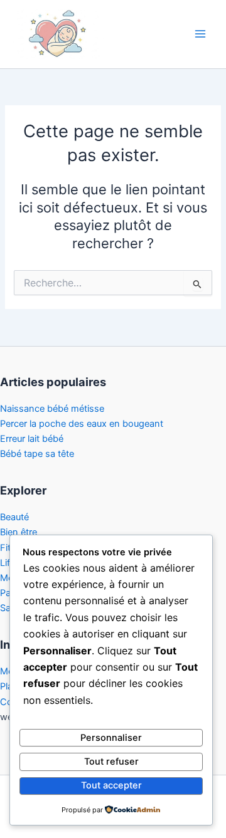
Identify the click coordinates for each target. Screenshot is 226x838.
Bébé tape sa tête (37, 453)
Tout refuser (111, 761)
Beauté (14, 517)
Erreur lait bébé (31, 438)
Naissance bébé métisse (52, 408)
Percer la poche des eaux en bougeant (81, 423)
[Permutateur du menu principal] (200, 34)
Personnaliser (111, 737)
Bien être (18, 532)
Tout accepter (111, 785)
